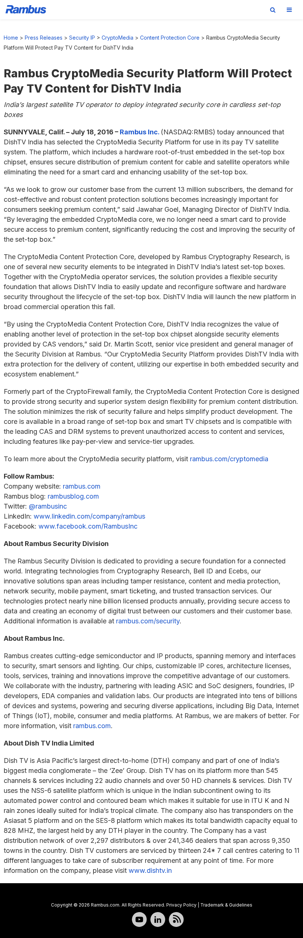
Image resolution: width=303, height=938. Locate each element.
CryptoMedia (117, 37)
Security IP (82, 37)
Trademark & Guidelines (226, 905)
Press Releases (43, 37)
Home (11, 37)
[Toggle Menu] (289, 10)
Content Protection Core (170, 37)
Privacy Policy (181, 905)
